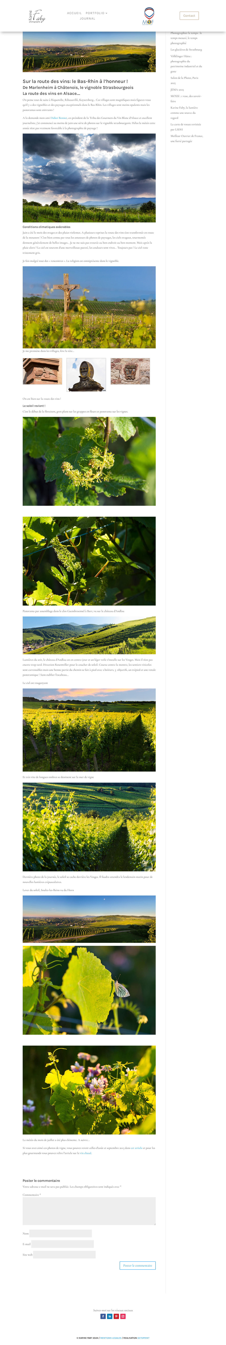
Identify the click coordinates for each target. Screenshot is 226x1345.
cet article (136, 1148)
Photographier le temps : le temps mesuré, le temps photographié (186, 38)
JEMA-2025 (177, 89)
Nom (26, 1233)
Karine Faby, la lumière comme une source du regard (184, 112)
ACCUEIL (74, 13)
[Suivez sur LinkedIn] (109, 1316)
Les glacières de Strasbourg (186, 49)
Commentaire (32, 1195)
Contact (189, 16)
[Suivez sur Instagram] (123, 1316)
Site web (27, 1254)
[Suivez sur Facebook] (103, 1316)
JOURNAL (87, 19)
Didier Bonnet (58, 118)
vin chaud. (86, 1153)
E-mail (27, 1244)
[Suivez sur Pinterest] (116, 1316)
